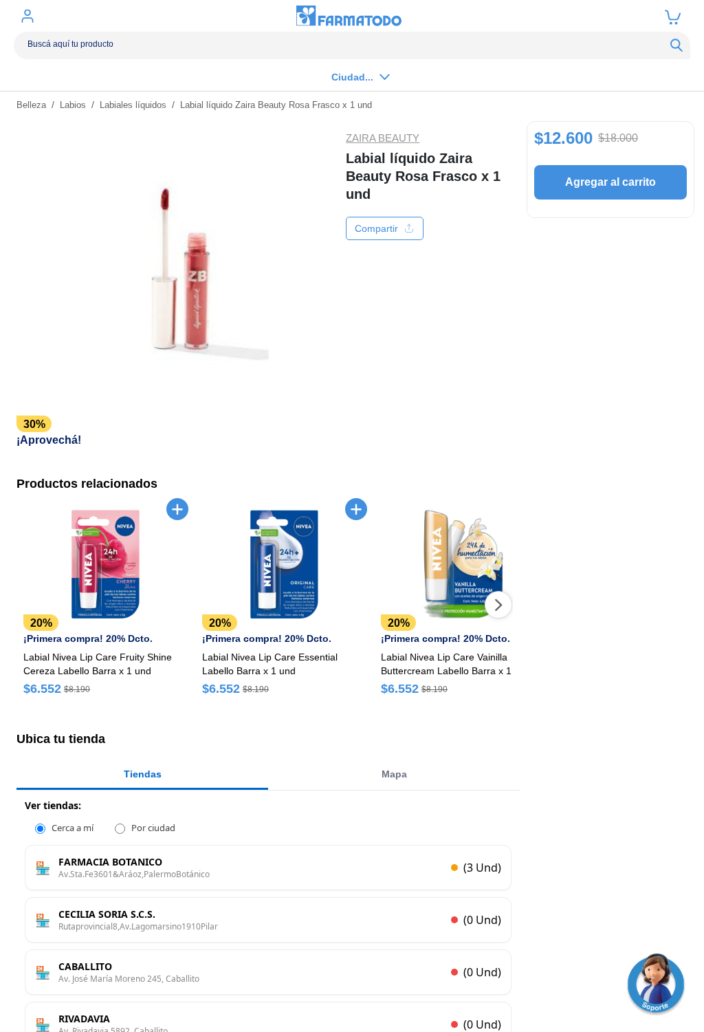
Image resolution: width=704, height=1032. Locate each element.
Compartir (376, 228)
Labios (73, 105)
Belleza (31, 105)
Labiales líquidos (133, 105)
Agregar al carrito (610, 182)
